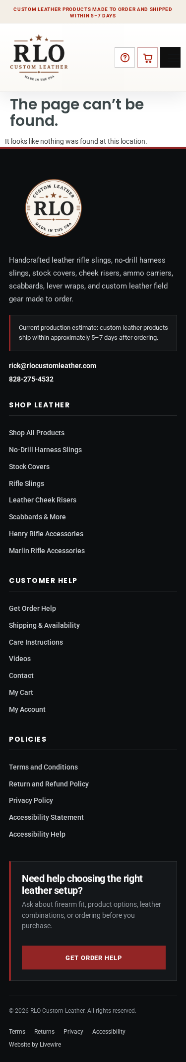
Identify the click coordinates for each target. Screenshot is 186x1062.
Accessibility (108, 1031)
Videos (20, 659)
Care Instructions (36, 642)
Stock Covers (29, 467)
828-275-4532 (31, 379)
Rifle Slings (26, 483)
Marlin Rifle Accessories (47, 551)
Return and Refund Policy (49, 784)
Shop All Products (36, 433)
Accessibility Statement (46, 817)
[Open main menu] (170, 57)
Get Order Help (32, 608)
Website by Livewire (35, 1044)
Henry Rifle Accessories (46, 534)
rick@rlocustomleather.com (52, 366)
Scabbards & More (37, 517)
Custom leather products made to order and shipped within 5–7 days (92, 12)
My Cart (21, 692)
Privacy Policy (31, 800)
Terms (17, 1031)
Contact (21, 675)
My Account (27, 709)
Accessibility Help (37, 834)
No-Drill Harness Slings (45, 450)
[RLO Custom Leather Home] (38, 57)
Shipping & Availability (44, 625)
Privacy (73, 1031)
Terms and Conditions (43, 767)
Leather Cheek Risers (42, 500)
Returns (44, 1031)
